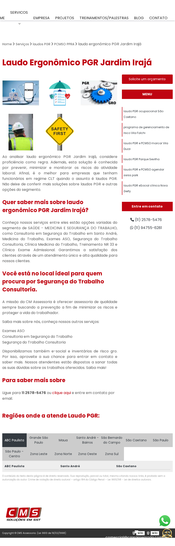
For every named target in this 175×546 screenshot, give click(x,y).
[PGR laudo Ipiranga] (20, 132)
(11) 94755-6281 (138, 526)
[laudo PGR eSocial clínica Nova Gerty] (98, 93)
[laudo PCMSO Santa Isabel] (20, 93)
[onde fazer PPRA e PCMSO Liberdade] (59, 93)
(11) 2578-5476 (138, 521)
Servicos (19, 12)
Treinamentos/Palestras (104, 18)
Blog (139, 18)
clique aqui (61, 392)
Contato (158, 18)
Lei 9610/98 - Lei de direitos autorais (129, 479)
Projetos (64, 18)
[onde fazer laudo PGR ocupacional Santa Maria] (59, 132)
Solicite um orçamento (147, 79)
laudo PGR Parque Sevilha (142, 159)
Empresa (41, 18)
